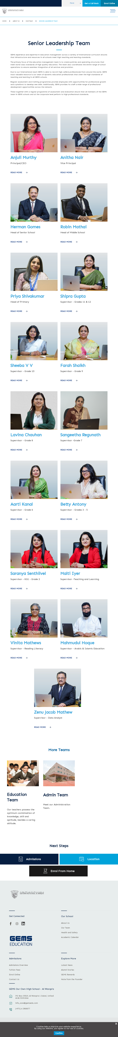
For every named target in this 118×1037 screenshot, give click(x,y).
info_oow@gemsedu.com (26, 1003)
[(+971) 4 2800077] (11, 1011)
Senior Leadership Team (48, 21)
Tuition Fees (14, 970)
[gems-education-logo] (21, 941)
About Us (16, 21)
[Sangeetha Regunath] (83, 429)
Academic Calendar (70, 937)
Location (93, 859)
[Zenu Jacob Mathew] (57, 706)
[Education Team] (23, 773)
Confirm (59, 1033)
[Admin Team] (59, 773)
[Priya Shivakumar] (34, 290)
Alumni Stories (67, 970)
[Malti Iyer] (83, 567)
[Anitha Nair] (83, 152)
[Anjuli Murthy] (34, 152)
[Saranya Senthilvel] (34, 567)
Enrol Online (109, 3)
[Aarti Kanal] (34, 498)
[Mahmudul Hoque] (83, 637)
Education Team (17, 797)
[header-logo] (13, 11)
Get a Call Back (92, 3)
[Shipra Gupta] (83, 290)
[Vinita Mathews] (34, 637)
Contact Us (14, 979)
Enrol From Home (63, 871)
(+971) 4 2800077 (22, 1009)
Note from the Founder (71, 979)
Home (4, 21)
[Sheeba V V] (34, 359)
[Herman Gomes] (34, 221)
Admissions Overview (18, 965)
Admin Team (55, 794)
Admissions (33, 859)
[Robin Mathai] (83, 221)
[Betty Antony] (83, 498)
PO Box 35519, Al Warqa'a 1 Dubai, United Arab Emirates (34, 997)
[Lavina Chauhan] (34, 429)
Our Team (29, 21)
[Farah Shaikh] (83, 359)
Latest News (66, 965)
